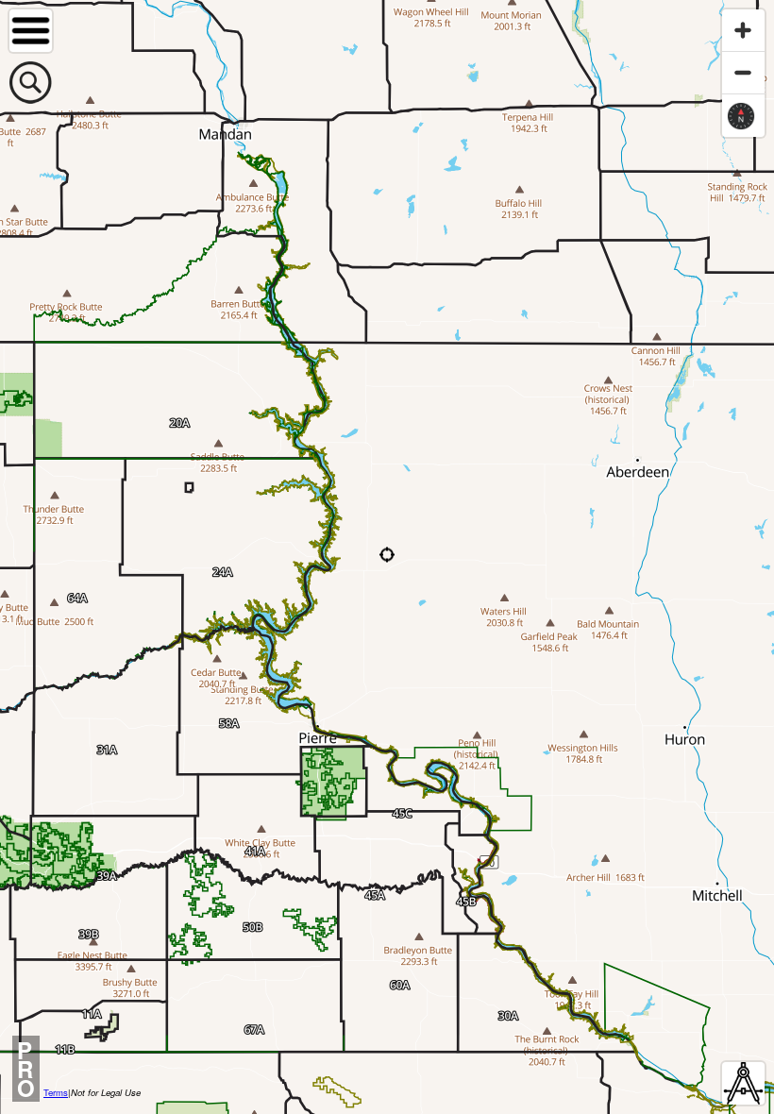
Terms (55, 1092)
